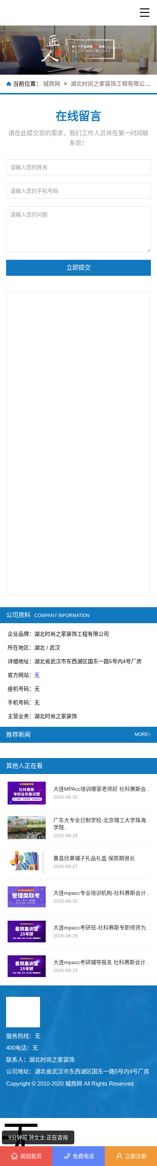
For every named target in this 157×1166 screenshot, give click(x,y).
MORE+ (143, 734)
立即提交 (78, 267)
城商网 (52, 83)
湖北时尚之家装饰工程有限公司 (110, 83)
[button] (75, 59)
